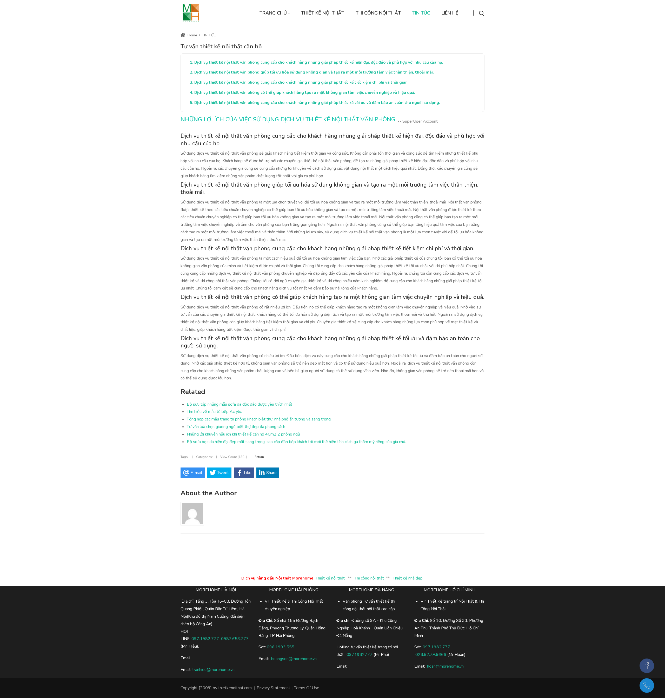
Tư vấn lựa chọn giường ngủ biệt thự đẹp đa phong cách (236, 427)
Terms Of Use (306, 688)
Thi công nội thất (369, 578)
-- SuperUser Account (418, 121)
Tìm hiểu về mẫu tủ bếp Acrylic (214, 411)
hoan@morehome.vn (445, 666)
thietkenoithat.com (235, 688)
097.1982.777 (205, 639)
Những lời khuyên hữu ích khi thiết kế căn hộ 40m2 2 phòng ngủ (243, 434)
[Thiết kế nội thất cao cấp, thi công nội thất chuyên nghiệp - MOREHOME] (191, 13)
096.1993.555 (280, 647)
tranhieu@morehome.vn (213, 670)
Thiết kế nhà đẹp (408, 578)
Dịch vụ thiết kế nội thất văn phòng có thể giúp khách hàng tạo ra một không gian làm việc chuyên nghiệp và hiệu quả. (304, 92)
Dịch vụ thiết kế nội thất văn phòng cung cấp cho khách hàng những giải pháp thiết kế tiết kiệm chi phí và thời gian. (301, 82)
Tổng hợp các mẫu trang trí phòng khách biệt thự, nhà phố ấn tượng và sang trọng (259, 419)
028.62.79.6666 (430, 654)
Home (192, 35)
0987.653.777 (235, 639)
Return (259, 457)
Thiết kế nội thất (330, 578)
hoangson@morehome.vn (294, 659)
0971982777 (360, 654)
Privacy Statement (273, 688)
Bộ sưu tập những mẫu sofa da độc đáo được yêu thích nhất (239, 404)
